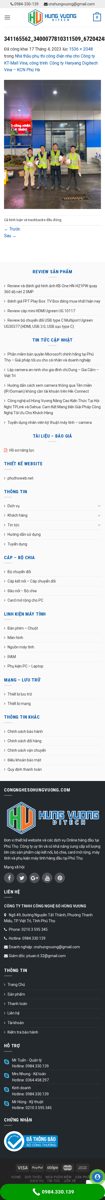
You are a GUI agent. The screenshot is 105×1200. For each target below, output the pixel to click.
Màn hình (15, 637)
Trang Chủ (16, 984)
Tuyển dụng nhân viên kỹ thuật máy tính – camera (50, 422)
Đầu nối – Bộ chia (22, 591)
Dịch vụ (14, 506)
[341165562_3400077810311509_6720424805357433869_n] (52, 144)
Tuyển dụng (17, 544)
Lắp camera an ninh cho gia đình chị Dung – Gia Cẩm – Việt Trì (51, 373)
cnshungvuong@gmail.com (71, 4)
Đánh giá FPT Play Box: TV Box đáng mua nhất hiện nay (54, 301)
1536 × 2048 (81, 49)
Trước (12, 229)
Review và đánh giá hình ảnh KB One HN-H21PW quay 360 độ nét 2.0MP (50, 289)
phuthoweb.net (20, 478)
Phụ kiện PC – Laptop (25, 666)
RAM (12, 657)
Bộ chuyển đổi (19, 572)
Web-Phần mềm (59, 1177)
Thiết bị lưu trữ (20, 694)
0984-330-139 (25, 4)
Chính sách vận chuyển (27, 750)
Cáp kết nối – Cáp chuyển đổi (32, 581)
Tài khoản (16, 1023)
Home (16, 1177)
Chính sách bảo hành (25, 731)
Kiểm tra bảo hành (23, 1032)
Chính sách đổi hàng (24, 741)
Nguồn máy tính (21, 647)
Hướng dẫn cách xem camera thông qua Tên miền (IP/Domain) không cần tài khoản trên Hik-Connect (48, 388)
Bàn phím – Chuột (23, 628)
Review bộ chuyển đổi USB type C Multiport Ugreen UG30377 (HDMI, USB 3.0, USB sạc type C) (48, 323)
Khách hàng (17, 515)
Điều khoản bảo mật (24, 760)
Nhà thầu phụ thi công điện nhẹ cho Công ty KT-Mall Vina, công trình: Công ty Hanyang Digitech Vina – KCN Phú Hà (51, 63)
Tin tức (13, 525)
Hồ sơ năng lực (21, 450)
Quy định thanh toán (25, 769)
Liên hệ (13, 1013)
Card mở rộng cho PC (25, 600)
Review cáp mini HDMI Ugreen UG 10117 (41, 311)
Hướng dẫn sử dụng (24, 534)
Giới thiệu (33, 1177)
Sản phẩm (16, 994)
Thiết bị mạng (19, 703)
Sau (10, 235)
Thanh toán (17, 1004)
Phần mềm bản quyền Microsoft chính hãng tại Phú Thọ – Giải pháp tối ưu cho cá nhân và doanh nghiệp (49, 357)
